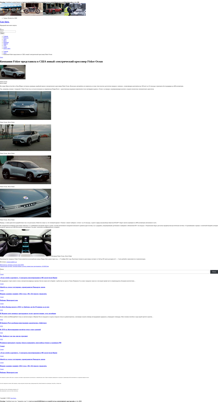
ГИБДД (5, 44)
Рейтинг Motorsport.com (9, 300)
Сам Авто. (4, 22)
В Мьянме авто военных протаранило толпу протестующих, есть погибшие (28, 313)
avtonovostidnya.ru (11, 262)
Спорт (5, 47)
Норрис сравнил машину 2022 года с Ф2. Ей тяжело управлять (23, 294)
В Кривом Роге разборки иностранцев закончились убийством (23, 323)
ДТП (4, 45)
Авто (4, 39)
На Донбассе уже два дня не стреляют (14, 336)
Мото (5, 41)
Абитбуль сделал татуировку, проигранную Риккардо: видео (22, 287)
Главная (5, 36)
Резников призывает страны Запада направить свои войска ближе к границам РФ (30, 343)
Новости (5, 38)
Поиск (2, 30)
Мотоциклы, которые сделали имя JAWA (12, 265)
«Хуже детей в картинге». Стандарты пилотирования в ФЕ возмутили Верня (28, 278)
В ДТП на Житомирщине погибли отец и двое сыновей (20, 329)
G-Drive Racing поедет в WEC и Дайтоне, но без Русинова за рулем (24, 307)
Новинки (6, 42)
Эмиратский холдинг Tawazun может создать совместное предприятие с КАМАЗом (24, 266)
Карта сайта (6, 48)
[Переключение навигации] (0, 28)
